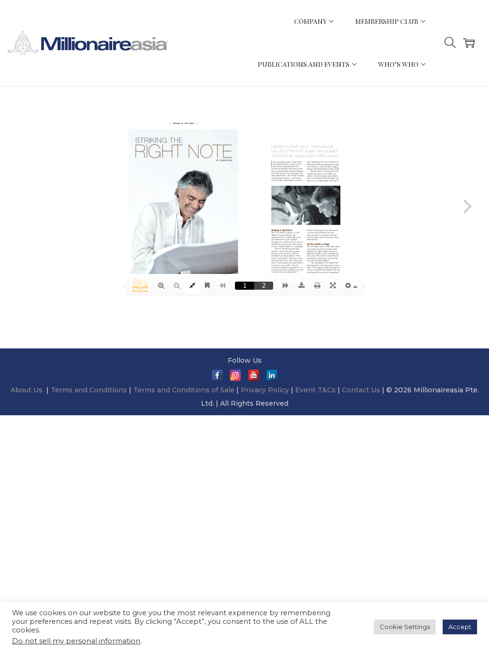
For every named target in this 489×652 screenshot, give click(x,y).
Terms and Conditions (90, 390)
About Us (27, 390)
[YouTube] (253, 375)
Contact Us (361, 390)
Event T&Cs (315, 390)
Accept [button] (459, 627)
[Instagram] (235, 375)
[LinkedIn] (271, 375)
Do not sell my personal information (76, 641)
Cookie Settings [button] (405, 627)
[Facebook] (217, 375)
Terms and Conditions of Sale (184, 390)
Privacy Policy (265, 390)
